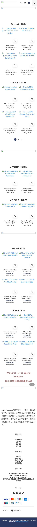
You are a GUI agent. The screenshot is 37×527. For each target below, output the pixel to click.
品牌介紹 (18, 443)
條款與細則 (18, 463)
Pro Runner (18, 439)
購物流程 (18, 456)
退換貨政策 (18, 462)
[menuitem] (15, 139)
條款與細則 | (19, 521)
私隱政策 (25, 521)
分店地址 (18, 441)
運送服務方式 (18, 458)
